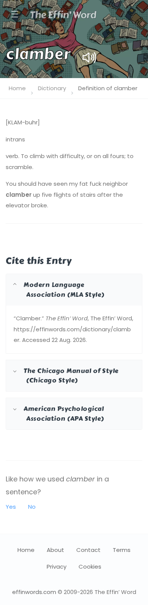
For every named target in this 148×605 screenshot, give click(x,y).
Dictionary (52, 88)
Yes (11, 507)
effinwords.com (34, 592)
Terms (122, 550)
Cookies (90, 567)
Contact (88, 550)
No (32, 507)
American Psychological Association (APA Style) (64, 413)
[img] (89, 57)
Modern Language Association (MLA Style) (64, 289)
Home (17, 88)
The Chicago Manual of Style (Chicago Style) (71, 375)
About (55, 550)
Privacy (56, 567)
